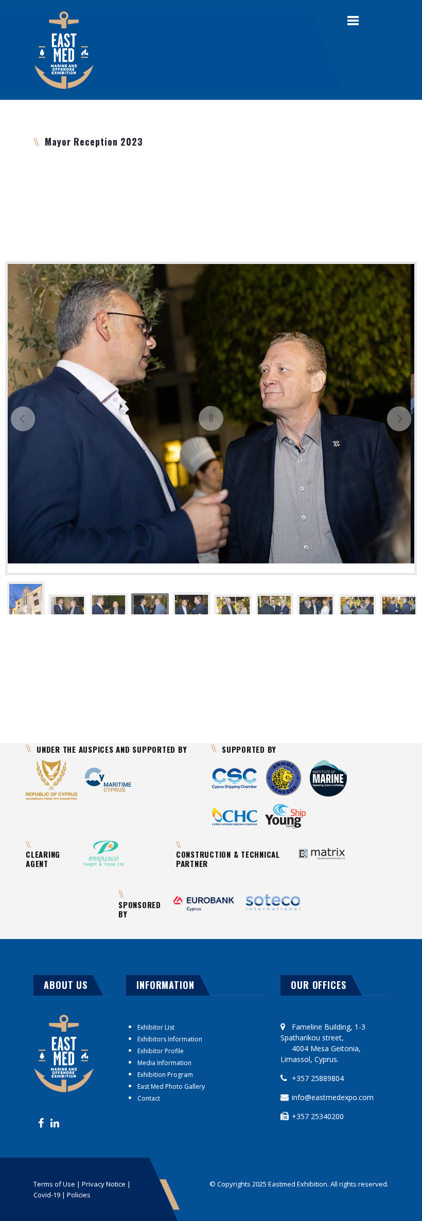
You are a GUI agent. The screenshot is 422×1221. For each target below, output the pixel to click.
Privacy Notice (104, 1184)
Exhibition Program (165, 1074)
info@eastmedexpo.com (333, 1097)
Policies (79, 1194)
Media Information (164, 1062)
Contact (148, 1098)
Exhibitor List (155, 1027)
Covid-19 (46, 1194)
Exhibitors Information (169, 1039)
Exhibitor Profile (160, 1051)
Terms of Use (55, 1184)
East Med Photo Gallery (171, 1086)
